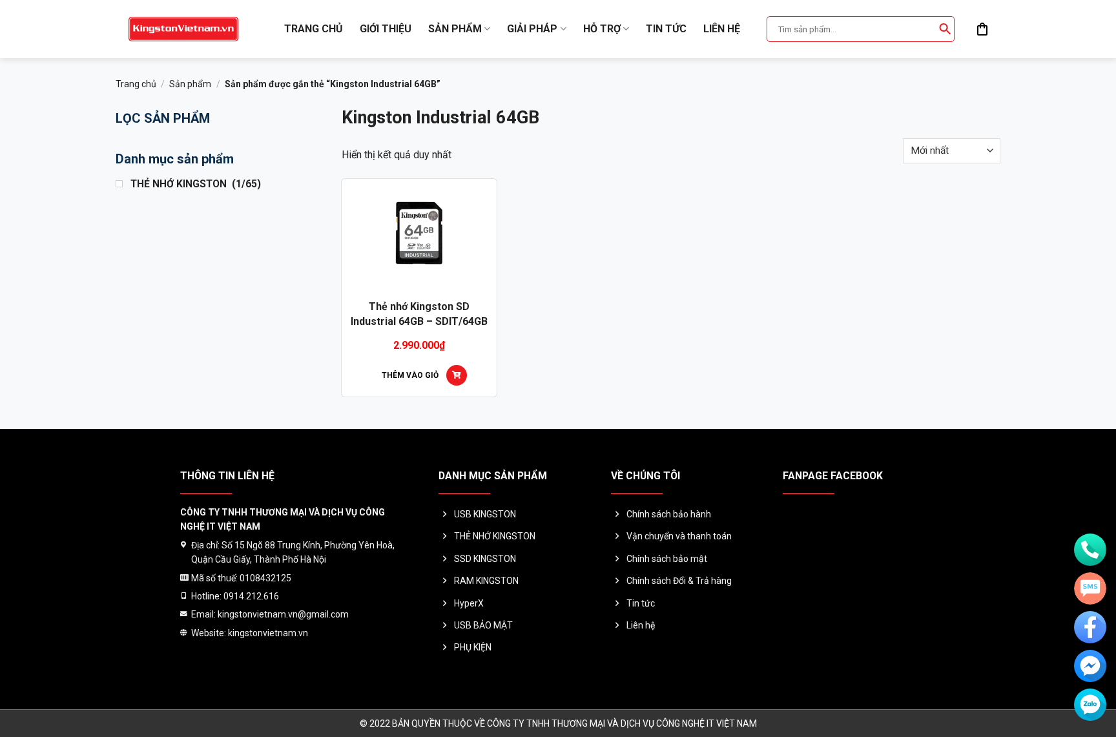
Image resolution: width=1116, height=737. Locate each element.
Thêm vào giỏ (410, 375)
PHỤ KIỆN (472, 647)
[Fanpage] (1090, 627)
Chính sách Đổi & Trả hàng (679, 581)
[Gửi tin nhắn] (1090, 588)
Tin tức (666, 29)
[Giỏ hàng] (982, 29)
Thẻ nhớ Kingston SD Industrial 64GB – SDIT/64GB (419, 313)
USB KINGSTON (485, 514)
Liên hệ (721, 29)
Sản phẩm (455, 29)
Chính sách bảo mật (666, 559)
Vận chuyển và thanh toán (679, 536)
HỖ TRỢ (602, 29)
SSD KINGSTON (485, 559)
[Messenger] (1090, 666)
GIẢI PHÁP (532, 29)
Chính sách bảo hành (668, 514)
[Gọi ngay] (1090, 550)
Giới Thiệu (385, 29)
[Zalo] (1090, 705)
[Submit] (945, 29)
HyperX (469, 603)
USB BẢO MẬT (483, 625)
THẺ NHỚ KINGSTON (494, 536)
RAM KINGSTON (486, 581)
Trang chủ (313, 29)
